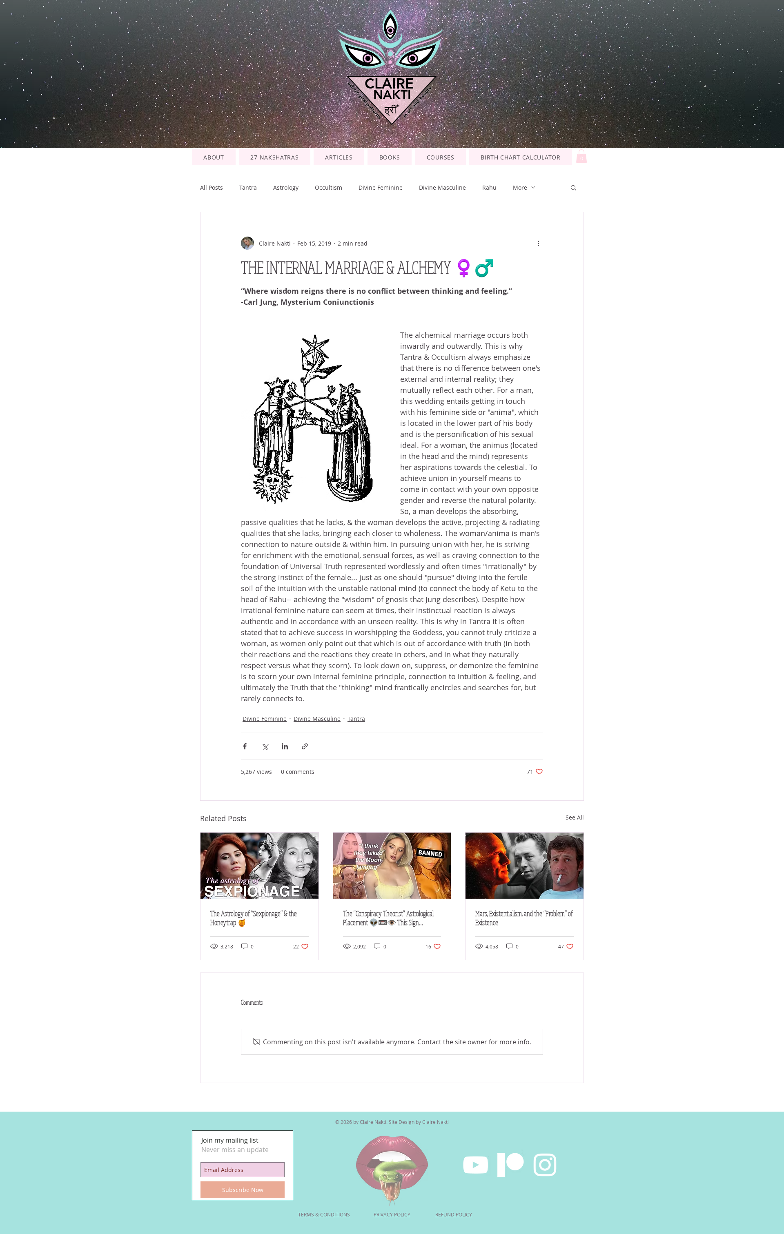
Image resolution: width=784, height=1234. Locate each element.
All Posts (211, 187)
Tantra (248, 187)
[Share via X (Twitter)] (265, 746)
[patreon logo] (510, 1165)
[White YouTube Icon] (475, 1165)
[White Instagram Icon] (545, 1165)
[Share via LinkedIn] (285, 746)
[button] (440, 157)
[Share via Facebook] (245, 746)
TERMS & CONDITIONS (324, 1214)
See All (575, 817)
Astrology (285, 187)
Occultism (328, 187)
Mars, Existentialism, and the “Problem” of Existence (524, 918)
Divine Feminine (381, 187)
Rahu (489, 187)
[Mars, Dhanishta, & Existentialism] (525, 866)
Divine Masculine (442, 187)
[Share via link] (305, 746)
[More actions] (538, 243)
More (520, 187)
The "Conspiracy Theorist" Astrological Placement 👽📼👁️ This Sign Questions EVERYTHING (388, 918)
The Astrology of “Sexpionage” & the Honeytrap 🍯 (253, 918)
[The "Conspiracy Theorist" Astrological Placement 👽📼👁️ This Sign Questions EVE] (392, 866)
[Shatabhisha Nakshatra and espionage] (259, 866)
